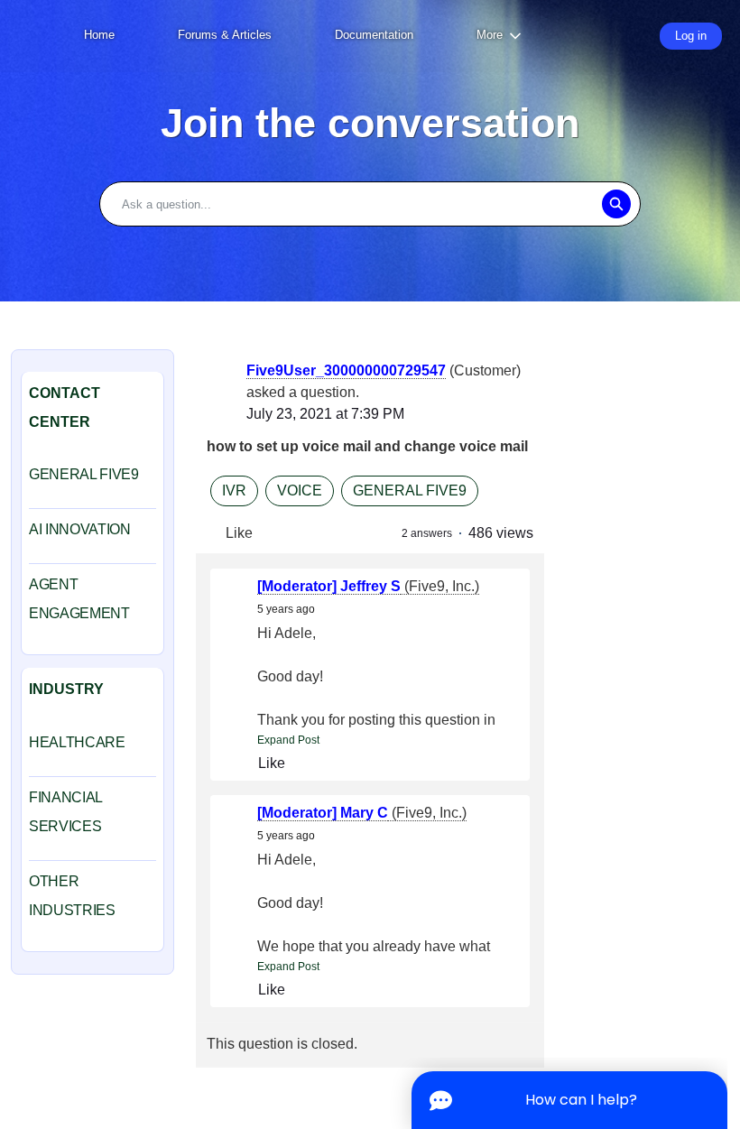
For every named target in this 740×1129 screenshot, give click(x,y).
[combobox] (370, 204)
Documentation (374, 35)
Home (99, 35)
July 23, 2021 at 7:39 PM (325, 413)
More (489, 35)
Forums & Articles (225, 35)
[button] (616, 204)
